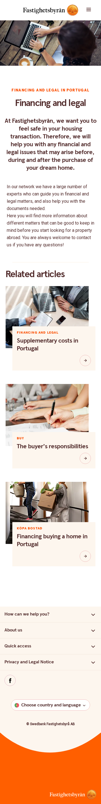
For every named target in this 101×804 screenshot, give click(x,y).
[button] (92, 10)
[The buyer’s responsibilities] (85, 458)
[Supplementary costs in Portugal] (85, 360)
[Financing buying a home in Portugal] (85, 556)
